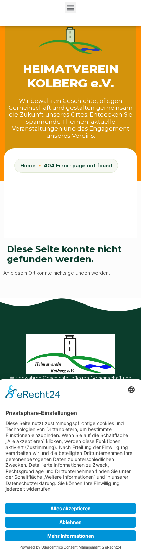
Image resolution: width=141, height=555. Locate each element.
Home (28, 165)
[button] (70, 7)
